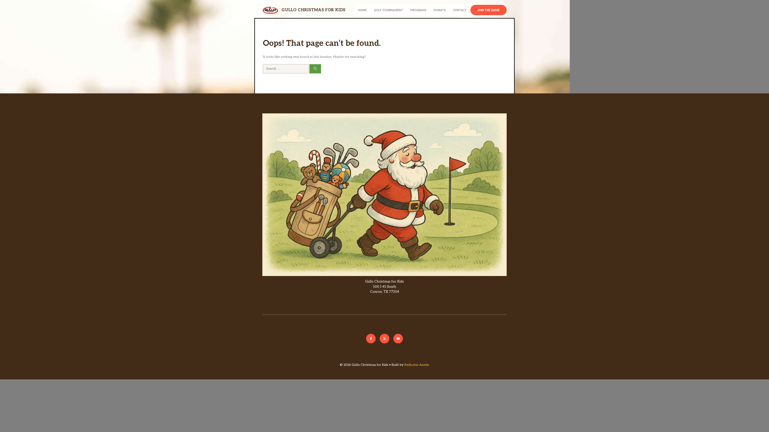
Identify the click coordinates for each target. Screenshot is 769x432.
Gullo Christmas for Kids (313, 10)
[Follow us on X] (384, 338)
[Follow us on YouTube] (398, 338)
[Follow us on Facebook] (371, 338)
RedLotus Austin (416, 365)
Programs (418, 10)
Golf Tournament (388, 10)
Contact (460, 10)
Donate (440, 10)
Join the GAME (488, 10)
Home (362, 10)
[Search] (315, 68)
